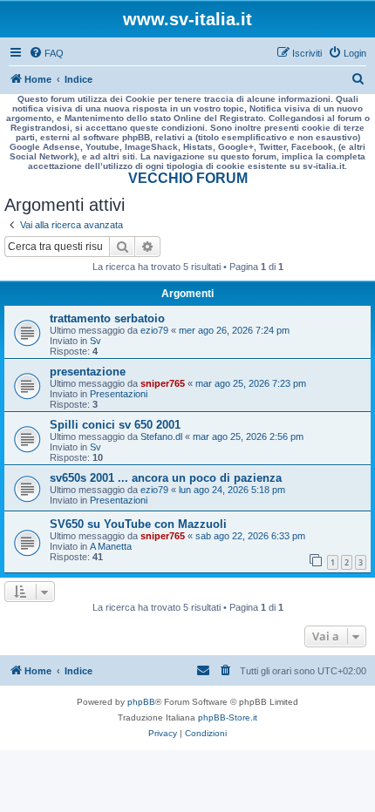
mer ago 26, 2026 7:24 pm (234, 330)
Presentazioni (118, 394)
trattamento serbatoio (107, 318)
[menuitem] (46, 53)
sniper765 (162, 383)
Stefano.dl (161, 436)
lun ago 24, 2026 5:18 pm (232, 489)
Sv (95, 340)
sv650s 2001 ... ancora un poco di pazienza (166, 477)
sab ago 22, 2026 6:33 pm (250, 536)
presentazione (88, 371)
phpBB (141, 702)
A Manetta (111, 546)
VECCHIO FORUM (188, 178)
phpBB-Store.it (227, 717)
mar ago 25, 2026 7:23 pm (250, 383)
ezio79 (154, 330)
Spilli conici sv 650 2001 (115, 424)
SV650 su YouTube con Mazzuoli (138, 524)
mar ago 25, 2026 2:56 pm (248, 436)
